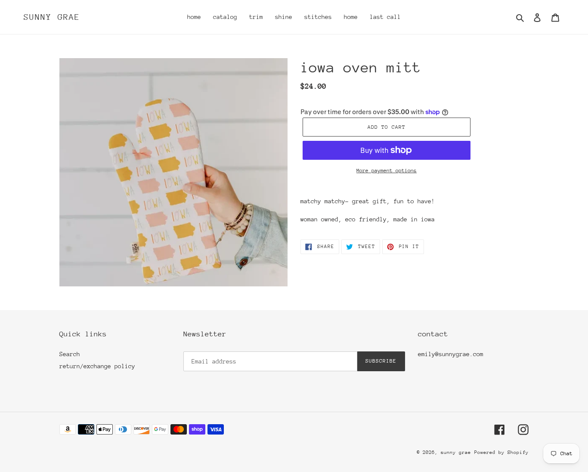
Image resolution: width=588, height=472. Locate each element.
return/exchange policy (97, 366)
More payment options (386, 171)
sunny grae (52, 17)
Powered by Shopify (501, 452)
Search (69, 354)
